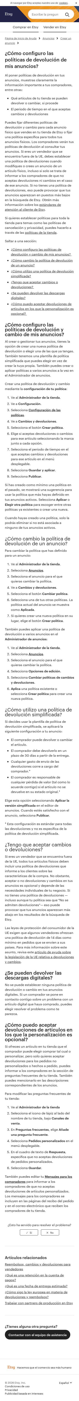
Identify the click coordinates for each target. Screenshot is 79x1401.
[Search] (68, 14)
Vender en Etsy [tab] (54, 27)
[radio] (29, 1232)
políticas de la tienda (41, 232)
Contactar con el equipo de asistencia (38, 1334)
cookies (63, 3)
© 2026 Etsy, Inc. (15, 1382)
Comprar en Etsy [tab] (25, 27)
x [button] (76, 3)
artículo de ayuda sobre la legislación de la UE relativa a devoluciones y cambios (39, 957)
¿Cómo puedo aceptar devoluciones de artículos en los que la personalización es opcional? (42, 309)
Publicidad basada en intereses (24, 1393)
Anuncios (48, 38)
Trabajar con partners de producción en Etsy (39, 1303)
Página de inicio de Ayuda (20, 38)
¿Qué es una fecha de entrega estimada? (36, 1286)
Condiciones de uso (17, 1386)
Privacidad (11, 1390)
